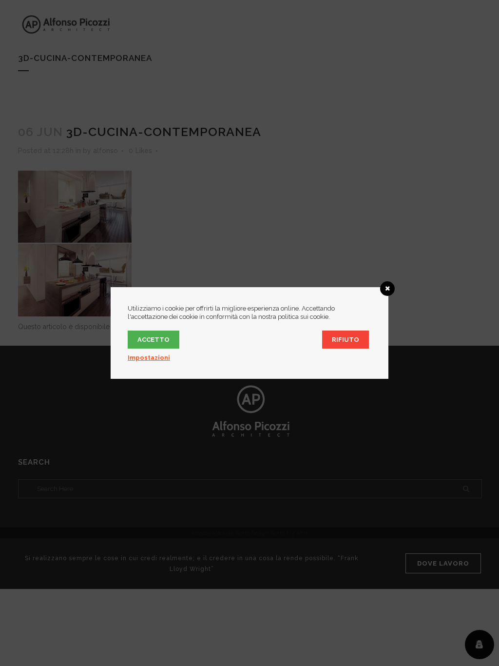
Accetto (153, 339)
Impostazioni (149, 357)
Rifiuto (345, 339)
